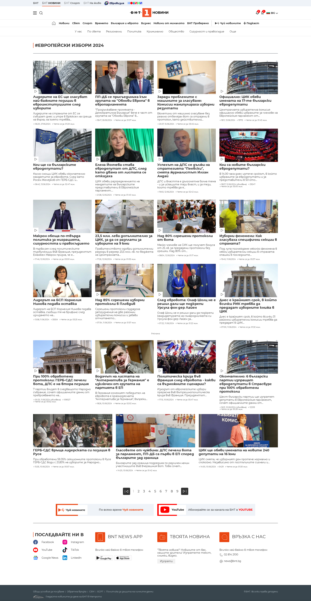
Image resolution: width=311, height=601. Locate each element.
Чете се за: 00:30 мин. (232, 409)
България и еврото (124, 23)
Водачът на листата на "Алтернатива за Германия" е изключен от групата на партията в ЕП (122, 382)
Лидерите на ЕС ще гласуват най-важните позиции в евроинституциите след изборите (60, 102)
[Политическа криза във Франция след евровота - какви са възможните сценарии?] (186, 357)
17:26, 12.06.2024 (104, 259)
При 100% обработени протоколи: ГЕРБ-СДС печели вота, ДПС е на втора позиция (61, 380)
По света (94, 31)
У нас (78, 31)
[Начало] (54, 23)
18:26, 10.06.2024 (104, 404)
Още (233, 31)
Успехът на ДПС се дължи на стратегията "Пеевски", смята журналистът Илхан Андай (183, 170)
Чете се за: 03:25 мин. (71, 320)
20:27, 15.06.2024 (166, 124)
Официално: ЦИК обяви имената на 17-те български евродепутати (245, 100)
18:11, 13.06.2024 (228, 120)
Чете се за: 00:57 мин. (63, 467)
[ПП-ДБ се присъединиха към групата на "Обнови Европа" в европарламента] (124, 77)
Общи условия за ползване (48, 591)
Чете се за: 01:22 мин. (187, 323)
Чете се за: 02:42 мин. (188, 192)
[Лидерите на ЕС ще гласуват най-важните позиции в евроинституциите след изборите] (62, 77)
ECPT (100, 591)
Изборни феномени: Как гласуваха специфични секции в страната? (248, 239)
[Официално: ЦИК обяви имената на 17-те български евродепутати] (248, 77)
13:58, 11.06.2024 (42, 320)
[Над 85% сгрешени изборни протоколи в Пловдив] (124, 280)
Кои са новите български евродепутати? (242, 167)
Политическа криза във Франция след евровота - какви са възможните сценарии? (186, 380)
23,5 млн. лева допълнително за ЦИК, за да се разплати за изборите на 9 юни (123, 239)
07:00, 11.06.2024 (228, 327)
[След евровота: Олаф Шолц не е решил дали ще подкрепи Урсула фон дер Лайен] (186, 280)
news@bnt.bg (232, 561)
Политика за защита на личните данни (129, 591)
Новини (64, 23)
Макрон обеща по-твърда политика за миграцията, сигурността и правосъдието (61, 239)
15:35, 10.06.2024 (42, 467)
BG (273, 13)
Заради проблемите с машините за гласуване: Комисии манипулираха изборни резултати (185, 102)
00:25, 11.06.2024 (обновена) (48, 400)
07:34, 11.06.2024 (104, 323)
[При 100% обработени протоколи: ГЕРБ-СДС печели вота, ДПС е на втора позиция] (62, 357)
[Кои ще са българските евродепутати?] (62, 145)
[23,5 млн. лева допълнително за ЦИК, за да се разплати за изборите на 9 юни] (124, 216)
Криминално (155, 31)
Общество (176, 31)
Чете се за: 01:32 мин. (250, 327)
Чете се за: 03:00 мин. (64, 259)
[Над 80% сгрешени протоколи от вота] (186, 216)
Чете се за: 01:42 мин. (146, 471)
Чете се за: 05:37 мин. (249, 259)
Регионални (114, 31)
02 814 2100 (231, 554)
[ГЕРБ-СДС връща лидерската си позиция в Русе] (72, 430)
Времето (101, 23)
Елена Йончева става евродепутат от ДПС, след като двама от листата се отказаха (121, 170)
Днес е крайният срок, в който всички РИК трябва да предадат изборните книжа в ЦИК (248, 305)
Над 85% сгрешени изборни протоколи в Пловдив (120, 302)
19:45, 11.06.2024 (228, 259)
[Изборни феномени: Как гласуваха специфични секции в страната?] (248, 216)
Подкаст (253, 23)
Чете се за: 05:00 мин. (232, 187)
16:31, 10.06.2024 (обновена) (234, 407)
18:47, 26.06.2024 (104, 120)
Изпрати (166, 561)
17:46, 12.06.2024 (42, 259)
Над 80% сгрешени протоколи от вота (185, 238)
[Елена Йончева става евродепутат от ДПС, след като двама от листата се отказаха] (124, 145)
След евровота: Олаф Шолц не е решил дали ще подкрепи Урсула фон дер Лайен (186, 304)
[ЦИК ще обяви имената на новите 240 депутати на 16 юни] (238, 430)
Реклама (155, 333)
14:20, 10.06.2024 (125, 471)
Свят (76, 23)
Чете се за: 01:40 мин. (125, 195)
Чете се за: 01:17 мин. (188, 255)
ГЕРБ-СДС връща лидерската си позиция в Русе (71, 452)
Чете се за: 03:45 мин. (188, 124)
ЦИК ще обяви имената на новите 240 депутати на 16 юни (234, 452)
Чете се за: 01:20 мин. (64, 124)
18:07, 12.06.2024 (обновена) (234, 184)
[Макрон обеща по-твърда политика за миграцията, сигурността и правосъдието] (62, 216)
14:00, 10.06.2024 (208, 467)
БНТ (36, 3)
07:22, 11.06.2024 (166, 323)
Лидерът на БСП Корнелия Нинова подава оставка (57, 302)
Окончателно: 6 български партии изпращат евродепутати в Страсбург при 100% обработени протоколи (245, 384)
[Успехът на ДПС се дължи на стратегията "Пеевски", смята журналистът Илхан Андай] (186, 145)
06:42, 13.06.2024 (42, 184)
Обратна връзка (76, 591)
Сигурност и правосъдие (207, 31)
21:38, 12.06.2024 (104, 195)
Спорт (87, 23)
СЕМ (91, 591)
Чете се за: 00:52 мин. (45, 402)
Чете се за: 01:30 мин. (237, 467)
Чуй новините (230, 23)
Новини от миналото (169, 23)
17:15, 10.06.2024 (166, 400)
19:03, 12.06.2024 (166, 192)
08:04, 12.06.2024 (167, 255)
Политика (134, 31)
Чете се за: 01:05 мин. (125, 259)
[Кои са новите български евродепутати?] (248, 145)
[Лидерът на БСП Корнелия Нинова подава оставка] (62, 280)
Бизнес (146, 23)
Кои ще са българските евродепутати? (54, 167)
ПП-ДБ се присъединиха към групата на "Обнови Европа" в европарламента (122, 100)
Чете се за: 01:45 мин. (256, 120)
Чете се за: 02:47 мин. (64, 184)
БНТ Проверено (198, 23)
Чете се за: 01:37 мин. (125, 323)
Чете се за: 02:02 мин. (125, 404)
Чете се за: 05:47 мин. (187, 400)
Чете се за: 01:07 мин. (125, 120)
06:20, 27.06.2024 (43, 124)
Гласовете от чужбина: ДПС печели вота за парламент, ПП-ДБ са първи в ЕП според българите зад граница (155, 454)
